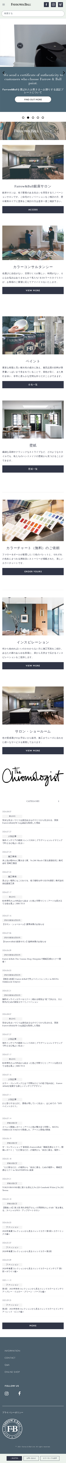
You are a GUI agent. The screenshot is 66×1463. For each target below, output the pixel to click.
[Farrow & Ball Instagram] (7, 1394)
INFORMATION (12, 1351)
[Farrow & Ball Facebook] (20, 1394)
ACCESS (33, 209)
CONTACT (10, 1358)
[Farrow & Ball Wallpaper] (33, 419)
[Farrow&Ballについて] (33, 131)
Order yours (33, 571)
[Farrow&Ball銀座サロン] (33, 162)
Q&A (7, 1365)
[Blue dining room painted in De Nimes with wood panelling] (33, 616)
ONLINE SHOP (12, 1372)
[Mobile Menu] (3, 5)
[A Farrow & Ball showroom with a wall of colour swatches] (33, 705)
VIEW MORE (33, 290)
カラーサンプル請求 (50, 1458)
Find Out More (33, 99)
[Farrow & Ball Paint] (33, 335)
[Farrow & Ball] (25, 4)
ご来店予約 (14, 1458)
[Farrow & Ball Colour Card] (33, 520)
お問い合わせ (31, 1458)
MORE (33, 1325)
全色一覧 (33, 384)
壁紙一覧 (33, 469)
